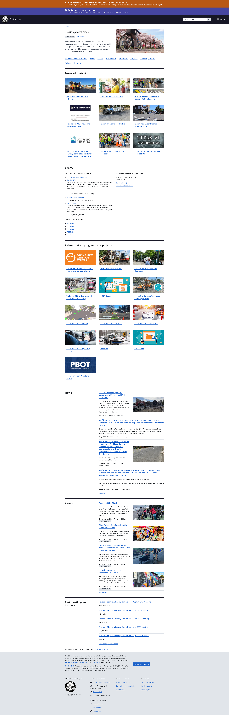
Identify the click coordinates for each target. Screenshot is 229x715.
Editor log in (145, 690)
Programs (123, 58)
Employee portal (146, 686)
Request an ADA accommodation (76, 662)
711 (112, 662)
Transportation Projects (111, 323)
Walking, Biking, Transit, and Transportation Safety (79, 297)
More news (102, 494)
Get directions (120, 183)
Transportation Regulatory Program (78, 349)
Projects (133, 58)
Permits (77, 63)
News (92, 58)
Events (100, 58)
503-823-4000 (96, 662)
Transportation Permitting (146, 323)
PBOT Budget (106, 296)
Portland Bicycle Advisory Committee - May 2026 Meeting (124, 627)
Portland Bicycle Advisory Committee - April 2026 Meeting (124, 635)
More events (103, 592)
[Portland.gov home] (12, 19)
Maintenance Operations (111, 268)
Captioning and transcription (125, 686)
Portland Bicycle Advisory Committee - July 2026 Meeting (123, 610)
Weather (104, 348)
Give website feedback (104, 649)
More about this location (124, 186)
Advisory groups (147, 58)
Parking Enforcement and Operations (145, 269)
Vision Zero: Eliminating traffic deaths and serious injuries (79, 269)
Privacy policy (120, 690)
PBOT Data (139, 348)
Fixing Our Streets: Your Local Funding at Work (147, 297)
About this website (147, 682)
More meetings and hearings (108, 644)
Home (67, 26)
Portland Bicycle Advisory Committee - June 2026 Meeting (124, 618)
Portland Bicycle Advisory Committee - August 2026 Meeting (125, 602)
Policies (68, 63)
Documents (111, 58)
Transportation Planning (77, 323)
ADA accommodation (123, 682)
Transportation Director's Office (77, 377)
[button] (221, 19)
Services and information (76, 58)
